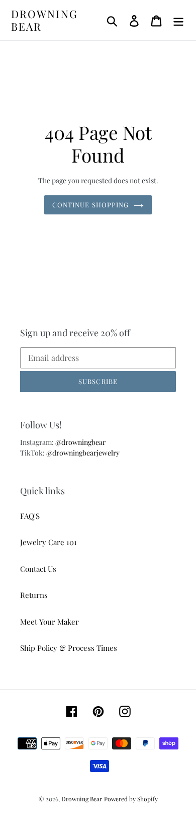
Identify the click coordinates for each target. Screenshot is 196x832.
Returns (34, 595)
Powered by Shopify (131, 799)
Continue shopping (90, 204)
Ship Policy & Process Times (68, 648)
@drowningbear (80, 442)
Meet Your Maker (49, 622)
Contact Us (38, 569)
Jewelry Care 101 (48, 542)
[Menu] (178, 20)
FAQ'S (30, 516)
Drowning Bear (44, 20)
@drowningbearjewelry (83, 453)
